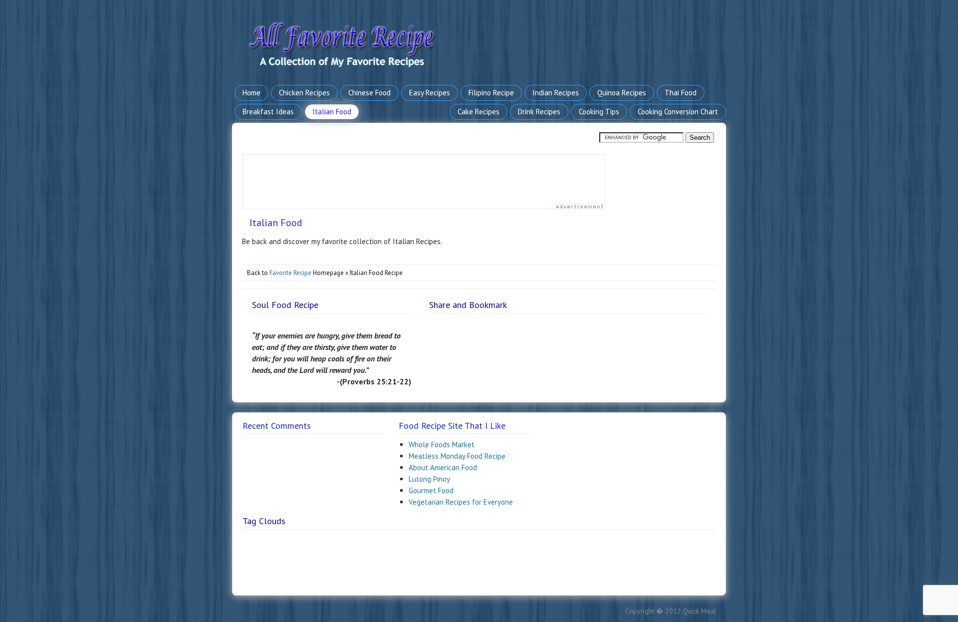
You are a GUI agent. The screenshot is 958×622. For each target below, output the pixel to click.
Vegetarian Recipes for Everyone (461, 502)
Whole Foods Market (442, 444)
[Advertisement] (424, 177)
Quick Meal (699, 611)
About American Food (443, 467)
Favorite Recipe (290, 273)
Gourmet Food (431, 490)
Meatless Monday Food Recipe (457, 456)
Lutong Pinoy (429, 479)
